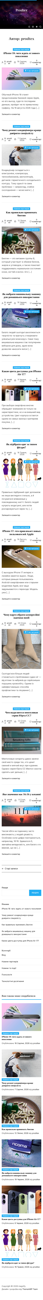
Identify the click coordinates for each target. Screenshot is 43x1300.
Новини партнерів (21, 49)
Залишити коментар (11, 114)
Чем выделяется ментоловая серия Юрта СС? (21, 714)
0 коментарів (36, 62)
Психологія (7, 974)
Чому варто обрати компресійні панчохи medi (21, 616)
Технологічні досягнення (13, 981)
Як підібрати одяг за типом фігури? (21, 446)
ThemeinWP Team (30, 1289)
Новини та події (9, 968)
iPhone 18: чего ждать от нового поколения (21, 55)
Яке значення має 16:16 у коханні (21, 794)
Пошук (5, 887)
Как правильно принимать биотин (21, 214)
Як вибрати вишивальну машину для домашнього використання (21, 296)
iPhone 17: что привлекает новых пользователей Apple (21, 532)
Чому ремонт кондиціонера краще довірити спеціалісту (21, 132)
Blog (4, 955)
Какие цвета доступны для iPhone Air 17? (21, 373)
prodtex (9, 62)
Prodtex (22, 10)
